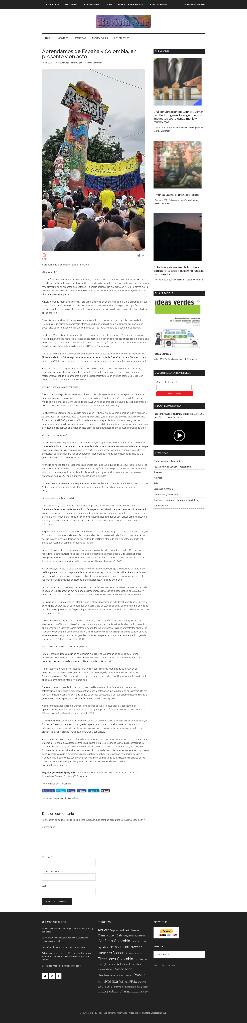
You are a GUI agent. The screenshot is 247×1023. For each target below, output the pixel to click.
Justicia (115, 964)
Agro (113, 931)
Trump (126, 991)
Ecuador (131, 954)
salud (109, 991)
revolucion (101, 992)
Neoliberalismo (107, 975)
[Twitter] (45, 976)
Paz (137, 975)
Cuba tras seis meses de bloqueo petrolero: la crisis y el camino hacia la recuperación (179, 271)
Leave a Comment (93, 63)
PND (142, 975)
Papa (118, 976)
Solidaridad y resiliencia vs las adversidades (61, 966)
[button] (179, 435)
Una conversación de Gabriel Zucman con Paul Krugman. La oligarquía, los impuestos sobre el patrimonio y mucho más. (179, 117)
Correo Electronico (166, 383)
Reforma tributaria (121, 987)
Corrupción (136, 941)
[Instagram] (52, 976)
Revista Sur (58, 798)
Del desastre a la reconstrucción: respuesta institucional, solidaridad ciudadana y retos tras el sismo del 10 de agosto (67, 956)
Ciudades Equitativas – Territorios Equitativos (176, 500)
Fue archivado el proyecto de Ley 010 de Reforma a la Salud (179, 415)
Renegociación (142, 987)
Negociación (123, 969)
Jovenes (158, 472)
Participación (127, 975)
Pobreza (101, 982)
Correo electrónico (52, 871)
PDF (44, 259)
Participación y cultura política (168, 461)
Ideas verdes (162, 353)
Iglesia (106, 964)
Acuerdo (105, 930)
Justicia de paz (127, 964)
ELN (135, 959)
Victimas (158, 477)
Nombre (47, 857)
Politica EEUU (127, 982)
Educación (138, 954)
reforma (108, 986)
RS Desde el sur (71, 798)
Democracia (118, 947)
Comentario (48, 827)
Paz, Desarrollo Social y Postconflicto (172, 466)
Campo (113, 936)
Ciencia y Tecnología (138, 936)
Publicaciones (161, 505)
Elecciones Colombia (115, 959)
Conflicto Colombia (114, 941)
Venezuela (134, 992)
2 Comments (191, 359)
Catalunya (123, 935)
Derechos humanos (163, 489)
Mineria (110, 969)
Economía (120, 953)
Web (44, 885)
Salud (156, 483)
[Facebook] (58, 976)
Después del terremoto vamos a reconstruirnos (63, 947)
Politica (111, 981)
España (140, 960)
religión (133, 987)
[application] (179, 435)
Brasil (126, 930)
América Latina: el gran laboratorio (177, 194)
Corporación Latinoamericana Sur (123, 21)
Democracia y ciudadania (166, 494)
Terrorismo (117, 992)
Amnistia (119, 931)
